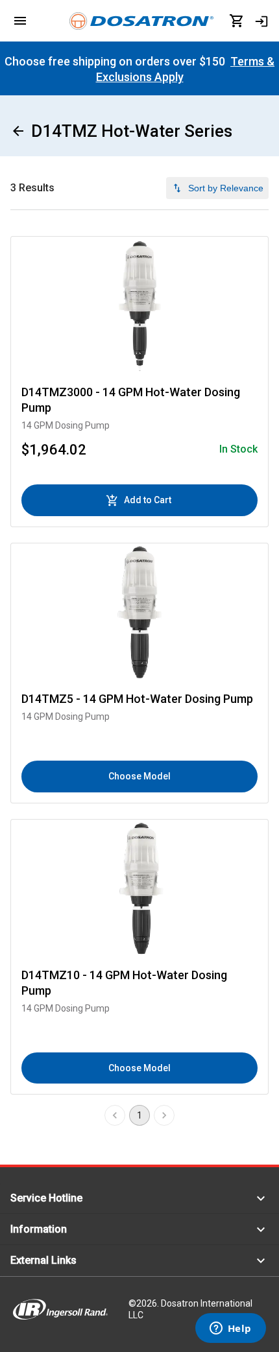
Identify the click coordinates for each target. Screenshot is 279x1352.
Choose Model (139, 776)
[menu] (20, 20)
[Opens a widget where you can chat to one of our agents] (230, 1329)
